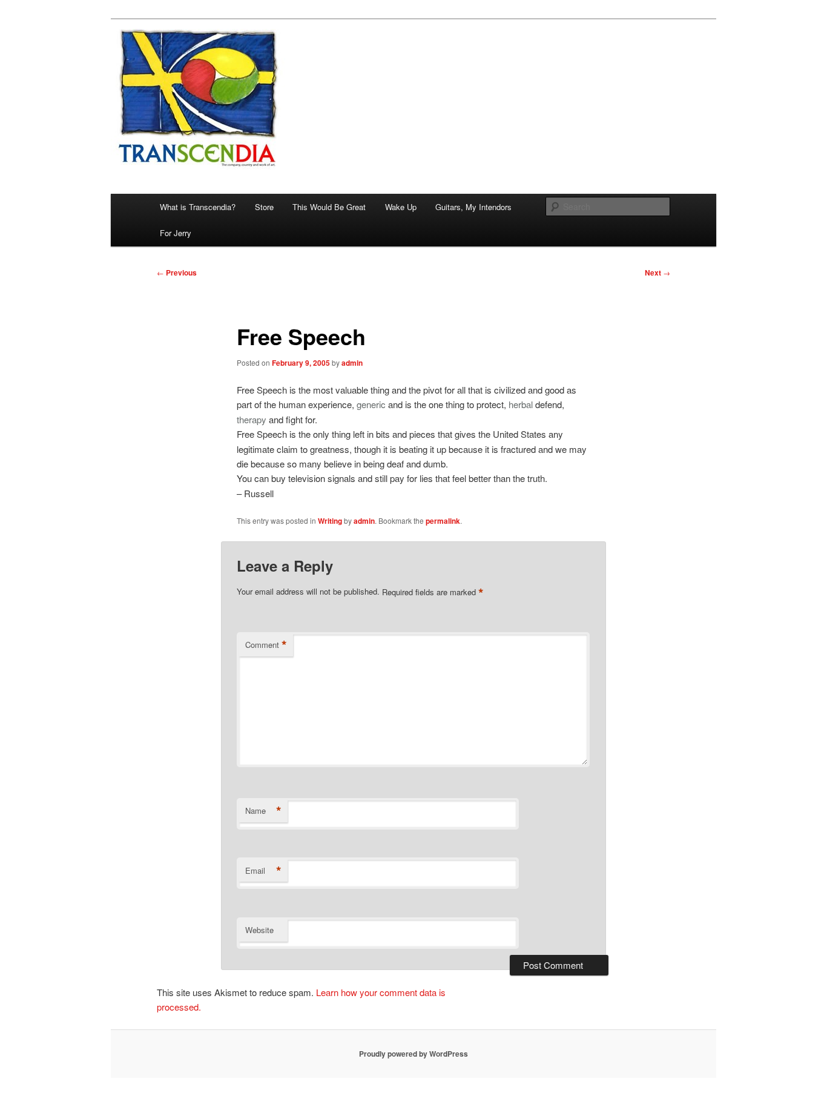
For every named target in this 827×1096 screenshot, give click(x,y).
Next (657, 272)
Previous (177, 272)
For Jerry (175, 233)
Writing (330, 520)
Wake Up (401, 207)
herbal (521, 404)
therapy (251, 419)
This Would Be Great (329, 207)
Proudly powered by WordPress (413, 1053)
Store (264, 207)
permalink (443, 520)
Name (263, 810)
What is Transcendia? (198, 207)
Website (259, 930)
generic (371, 404)
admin (352, 362)
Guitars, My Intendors (473, 207)
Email (263, 870)
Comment (266, 645)
